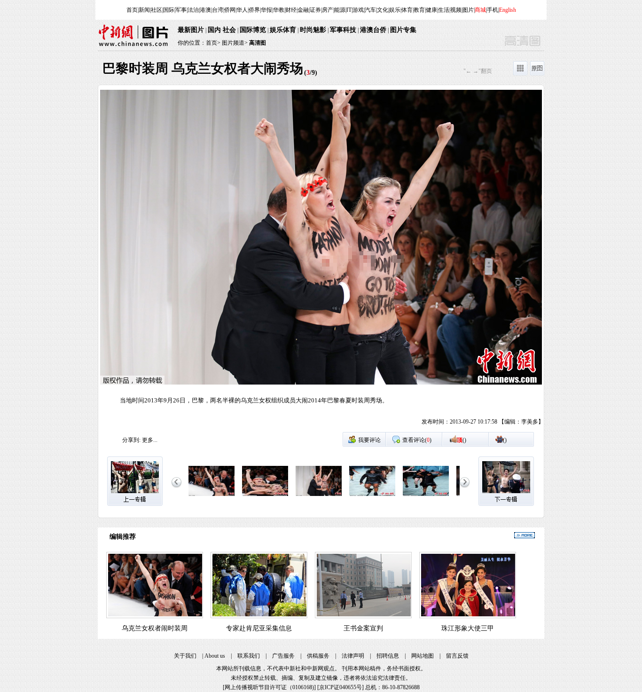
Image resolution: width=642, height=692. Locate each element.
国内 (214, 29)
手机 (492, 10)
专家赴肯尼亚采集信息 (259, 628)
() (461, 440)
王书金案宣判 (363, 628)
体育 (407, 10)
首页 (132, 10)
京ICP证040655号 (340, 687)
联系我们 (248, 656)
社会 (229, 29)
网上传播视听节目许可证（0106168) (269, 687)
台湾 (217, 10)
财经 (291, 10)
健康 (431, 10)
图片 (468, 10)
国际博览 (253, 29)
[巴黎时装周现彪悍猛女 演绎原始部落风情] (372, 496)
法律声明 (353, 656)
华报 (266, 10)
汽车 (370, 10)
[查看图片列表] (520, 73)
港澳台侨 (373, 29)
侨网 (229, 10)
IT (349, 10)
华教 (278, 10)
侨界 (254, 10)
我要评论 (369, 440)
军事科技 (343, 29)
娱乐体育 (283, 29)
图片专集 (403, 29)
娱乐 (394, 10)
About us (214, 656)
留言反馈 (457, 656)
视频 (456, 10)
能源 (339, 10)
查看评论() (416, 440)
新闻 (144, 10)
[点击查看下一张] (432, 260)
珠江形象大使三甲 (467, 628)
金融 (303, 10)
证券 (315, 10)
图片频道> (235, 42)
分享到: (131, 440)
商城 (480, 10)
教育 (419, 10)
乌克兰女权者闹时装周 (155, 628)
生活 (443, 10)
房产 (327, 10)
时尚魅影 (313, 29)
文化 (382, 10)
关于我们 (185, 656)
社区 (156, 10)
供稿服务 (318, 656)
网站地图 (422, 656)
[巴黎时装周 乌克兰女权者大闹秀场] (211, 496)
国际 (168, 10)
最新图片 (191, 29)
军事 (181, 10)
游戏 (358, 10)
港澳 (205, 10)
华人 (242, 10)
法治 (193, 10)
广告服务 (283, 656)
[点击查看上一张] (209, 260)
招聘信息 (387, 656)
